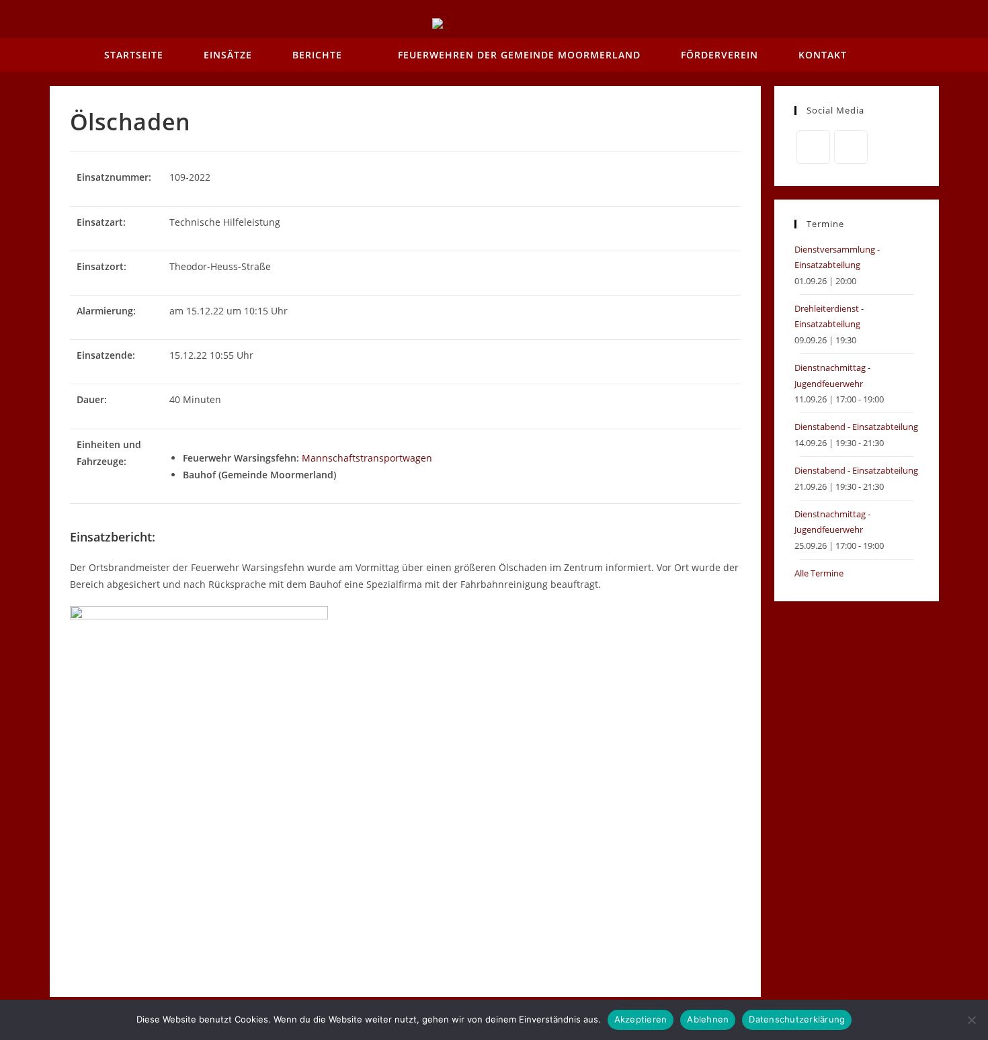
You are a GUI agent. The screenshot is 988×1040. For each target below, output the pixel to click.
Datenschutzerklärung (797, 1019)
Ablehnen (708, 1019)
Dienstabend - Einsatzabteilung (856, 427)
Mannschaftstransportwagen (367, 457)
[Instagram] (851, 147)
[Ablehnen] (971, 1020)
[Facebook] (813, 147)
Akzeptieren (640, 1019)
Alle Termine (818, 573)
